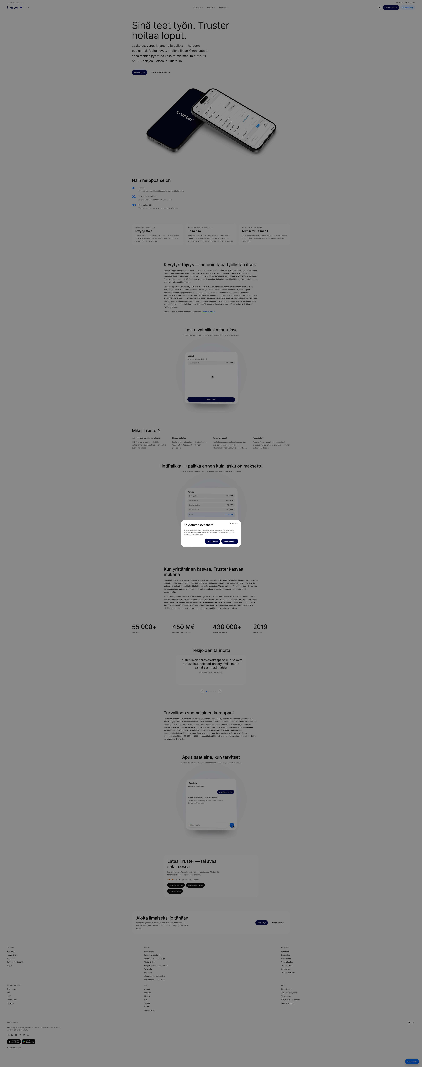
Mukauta (235, 523)
